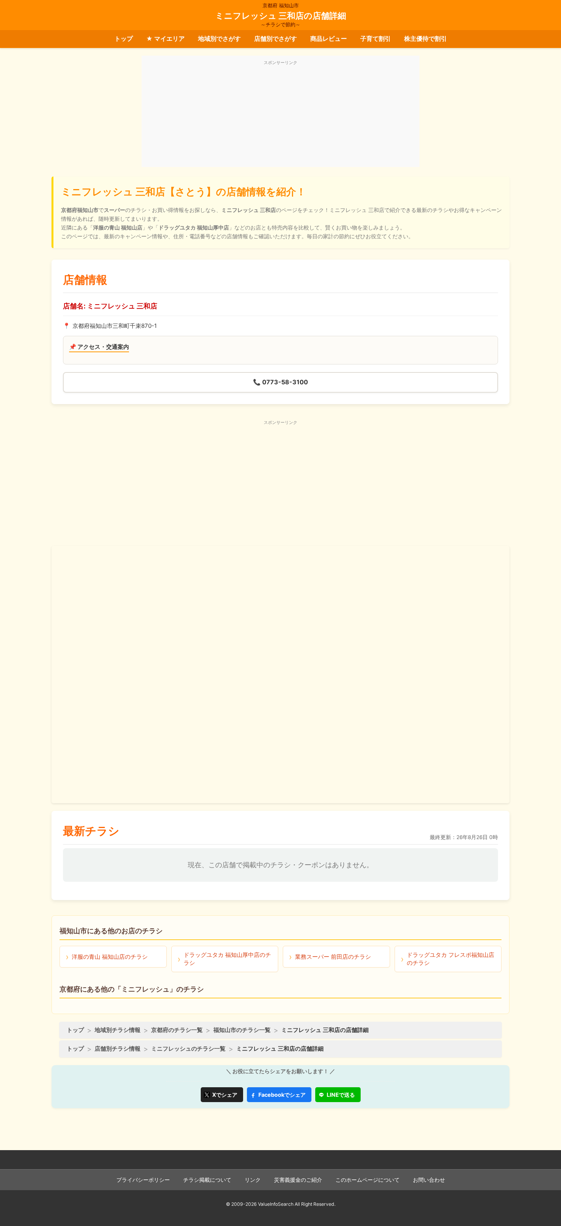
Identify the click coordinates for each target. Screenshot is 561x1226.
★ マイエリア (165, 38)
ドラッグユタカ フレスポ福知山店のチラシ (450, 958)
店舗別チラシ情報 (117, 1048)
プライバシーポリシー (143, 1180)
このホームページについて (367, 1180)
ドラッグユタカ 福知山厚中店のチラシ (227, 958)
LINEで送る (341, 1094)
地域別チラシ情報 (117, 1029)
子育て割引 (375, 38)
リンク (253, 1180)
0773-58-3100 (280, 382)
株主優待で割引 (425, 38)
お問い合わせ (429, 1180)
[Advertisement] (280, 115)
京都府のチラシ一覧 (177, 1029)
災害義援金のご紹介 (298, 1180)
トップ (123, 38)
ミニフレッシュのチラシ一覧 (188, 1048)
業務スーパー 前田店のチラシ (333, 956)
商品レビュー (328, 38)
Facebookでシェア (282, 1094)
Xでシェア (224, 1094)
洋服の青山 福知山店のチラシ (110, 956)
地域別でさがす (219, 38)
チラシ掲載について (207, 1180)
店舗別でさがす (275, 38)
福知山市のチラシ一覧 (242, 1029)
